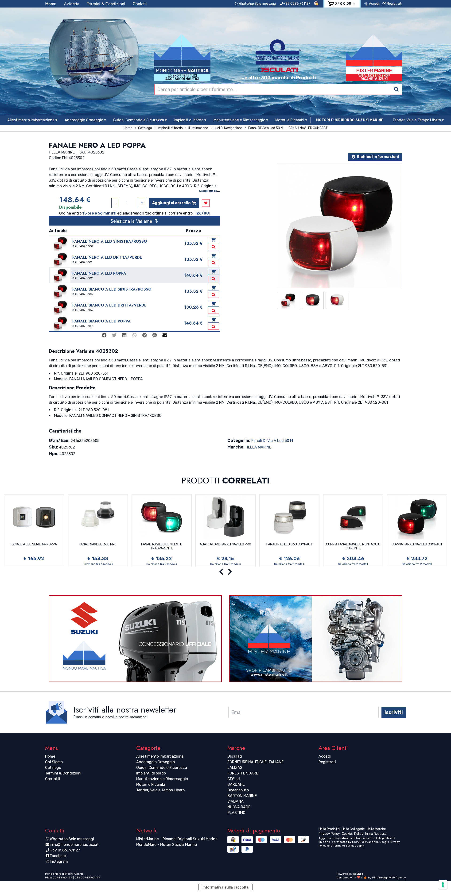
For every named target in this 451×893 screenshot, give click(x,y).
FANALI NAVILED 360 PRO (98, 544)
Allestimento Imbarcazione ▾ (32, 120)
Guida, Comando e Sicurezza (161, 767)
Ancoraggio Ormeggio (155, 762)
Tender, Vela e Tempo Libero (160, 790)
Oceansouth (238, 790)
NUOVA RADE (238, 807)
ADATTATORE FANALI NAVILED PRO (225, 544)
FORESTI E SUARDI (243, 773)
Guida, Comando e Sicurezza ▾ (140, 120)
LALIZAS (234, 767)
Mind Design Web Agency (389, 877)
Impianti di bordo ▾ (190, 120)
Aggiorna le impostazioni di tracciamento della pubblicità (357, 838)
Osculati (234, 756)
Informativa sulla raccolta (225, 887)
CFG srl (233, 779)
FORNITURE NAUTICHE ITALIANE (255, 762)
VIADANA (235, 801)
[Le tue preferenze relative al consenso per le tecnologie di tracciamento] (442, 884)
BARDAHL (236, 784)
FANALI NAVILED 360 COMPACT (289, 544)
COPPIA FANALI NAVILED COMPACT (417, 544)
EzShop (358, 873)
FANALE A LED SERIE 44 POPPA (34, 544)
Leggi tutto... (209, 190)
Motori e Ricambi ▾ (291, 120)
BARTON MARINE (242, 795)
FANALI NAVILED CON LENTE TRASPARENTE (161, 546)
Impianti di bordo (151, 773)
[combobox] (278, 89)
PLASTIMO (236, 812)
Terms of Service (344, 845)
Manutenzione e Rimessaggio (162, 779)
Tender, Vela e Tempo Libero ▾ (418, 120)
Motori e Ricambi (150, 784)
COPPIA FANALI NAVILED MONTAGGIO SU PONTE (353, 546)
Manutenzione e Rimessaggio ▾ (241, 120)
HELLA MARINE (258, 447)
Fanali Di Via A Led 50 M (272, 440)
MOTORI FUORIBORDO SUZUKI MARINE (349, 120)
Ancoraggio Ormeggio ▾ (85, 120)
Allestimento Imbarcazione (159, 756)
